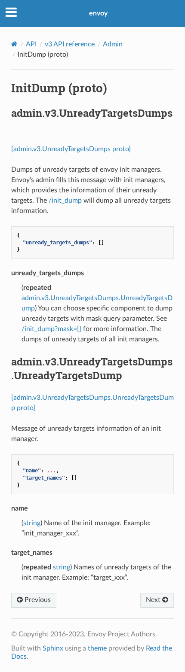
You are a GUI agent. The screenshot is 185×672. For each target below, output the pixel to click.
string (31, 523)
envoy (98, 13)
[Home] (14, 44)
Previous (37, 599)
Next (154, 599)
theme (97, 648)
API (31, 44)
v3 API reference (70, 44)
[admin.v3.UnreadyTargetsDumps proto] (71, 149)
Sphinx (53, 648)
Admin (113, 44)
